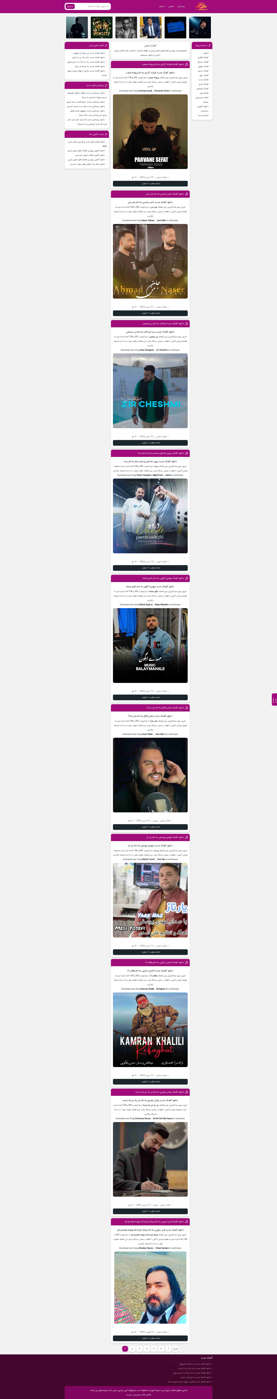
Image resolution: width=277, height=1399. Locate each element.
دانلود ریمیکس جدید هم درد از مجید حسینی (86, 106)
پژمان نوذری (153, 1100)
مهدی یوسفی (147, 845)
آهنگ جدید (203, 79)
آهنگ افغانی (203, 57)
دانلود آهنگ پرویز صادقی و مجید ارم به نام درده (161, 453)
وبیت (128, 1394)
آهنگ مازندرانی (202, 97)
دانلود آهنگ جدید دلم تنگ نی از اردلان (88, 57)
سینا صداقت (149, 332)
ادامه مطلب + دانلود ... (150, 183)
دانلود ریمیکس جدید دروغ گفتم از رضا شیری (86, 102)
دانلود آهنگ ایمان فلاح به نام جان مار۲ (165, 707)
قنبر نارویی (160, 1230)
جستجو (70, 6)
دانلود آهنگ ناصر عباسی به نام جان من (165, 194)
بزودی (155, 820)
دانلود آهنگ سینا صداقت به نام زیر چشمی (163, 323)
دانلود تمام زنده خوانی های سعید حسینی (87, 164)
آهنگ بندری (203, 71)
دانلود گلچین (202, 106)
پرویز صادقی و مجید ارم (146, 461)
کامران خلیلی (148, 970)
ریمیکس (181, 6)
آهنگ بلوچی (203, 66)
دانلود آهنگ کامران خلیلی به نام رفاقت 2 (164, 962)
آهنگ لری (204, 93)
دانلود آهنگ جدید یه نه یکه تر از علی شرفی (86, 62)
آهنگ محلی (150, 45)
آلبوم (206, 53)
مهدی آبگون (150, 586)
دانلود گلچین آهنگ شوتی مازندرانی (90, 155)
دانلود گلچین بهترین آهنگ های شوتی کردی (86, 150)
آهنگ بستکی (203, 62)
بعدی (175, 1348)
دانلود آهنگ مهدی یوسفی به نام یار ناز (165, 837)
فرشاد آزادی (150, 72)
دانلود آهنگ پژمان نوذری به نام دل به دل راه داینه (160, 1092)
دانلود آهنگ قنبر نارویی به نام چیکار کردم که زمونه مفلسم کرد (154, 1221)
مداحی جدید (203, 115)
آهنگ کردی (203, 84)
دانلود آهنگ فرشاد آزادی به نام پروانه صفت (163, 64)
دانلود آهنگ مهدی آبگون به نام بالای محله (163, 578)
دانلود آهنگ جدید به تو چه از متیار (90, 66)
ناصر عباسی (148, 202)
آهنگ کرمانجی (202, 88)
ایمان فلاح (149, 716)
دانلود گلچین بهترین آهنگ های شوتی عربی (86, 159)
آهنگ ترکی (204, 75)
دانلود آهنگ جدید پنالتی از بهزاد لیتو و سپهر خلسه (189, 1381)
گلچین (171, 6)
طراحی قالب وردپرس (142, 1394)
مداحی (162, 6)
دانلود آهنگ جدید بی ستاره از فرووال (89, 53)
